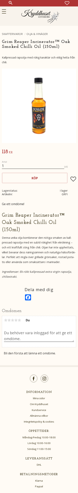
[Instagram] (44, 378)
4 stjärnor (16, 320)
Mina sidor (39, 398)
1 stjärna (5, 320)
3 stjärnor (12, 320)
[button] (5, 11)
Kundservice (39, 410)
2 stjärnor (9, 320)
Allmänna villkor (39, 415)
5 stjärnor (19, 320)
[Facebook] (33, 378)
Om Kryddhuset (39, 404)
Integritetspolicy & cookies (39, 421)
